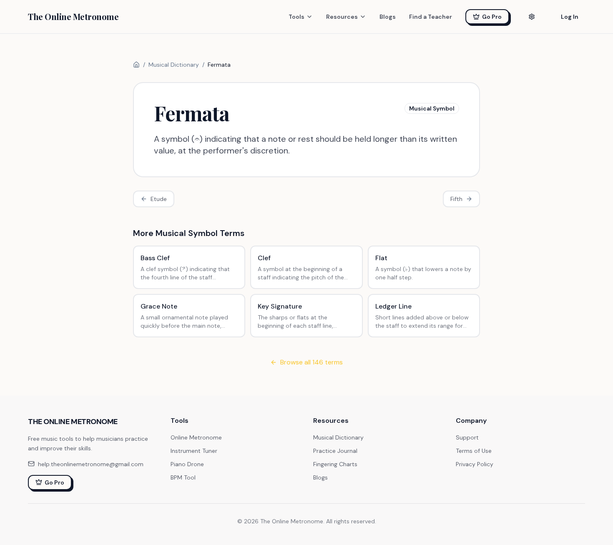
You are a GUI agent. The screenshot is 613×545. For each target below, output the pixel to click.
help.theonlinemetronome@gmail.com (90, 463)
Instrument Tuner (194, 451)
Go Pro (492, 16)
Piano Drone (187, 464)
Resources (342, 16)
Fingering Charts (335, 464)
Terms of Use (474, 451)
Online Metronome (196, 437)
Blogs (387, 16)
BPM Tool (183, 477)
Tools (296, 16)
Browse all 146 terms (311, 362)
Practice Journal (335, 451)
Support (467, 437)
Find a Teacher (430, 16)
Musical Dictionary (173, 64)
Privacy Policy (474, 464)
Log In (569, 16)
